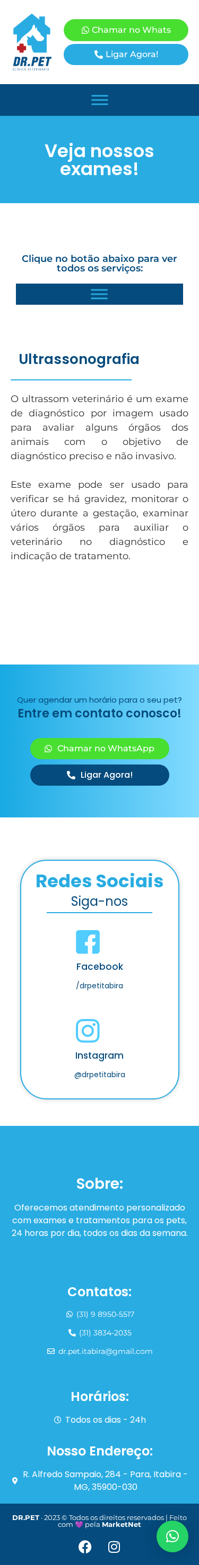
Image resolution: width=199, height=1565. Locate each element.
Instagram (99, 1055)
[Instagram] (114, 1546)
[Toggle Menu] (99, 100)
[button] (172, 1536)
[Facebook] (85, 1546)
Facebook (99, 966)
